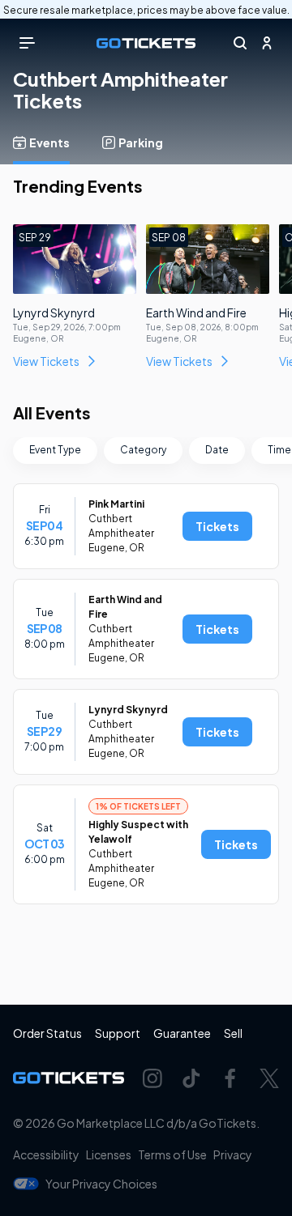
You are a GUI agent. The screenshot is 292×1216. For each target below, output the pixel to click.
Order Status (47, 1033)
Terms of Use (172, 1154)
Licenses (108, 1154)
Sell (233, 1033)
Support (117, 1033)
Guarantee (182, 1033)
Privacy (232, 1154)
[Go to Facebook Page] (230, 1078)
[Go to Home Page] (146, 43)
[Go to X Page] (269, 1078)
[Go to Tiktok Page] (191, 1078)
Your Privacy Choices (101, 1183)
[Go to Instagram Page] (152, 1078)
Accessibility (46, 1154)
